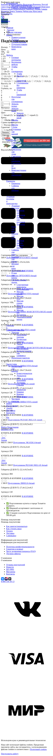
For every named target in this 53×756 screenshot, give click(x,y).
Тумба (19, 74)
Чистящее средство (15, 400)
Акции (9, 408)
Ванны (9, 35)
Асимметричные (18, 42)
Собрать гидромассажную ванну (25, 8)
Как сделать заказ (13, 529)
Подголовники (18, 271)
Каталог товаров (4, 25)
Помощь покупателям (10, 522)
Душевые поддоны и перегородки (11, 200)
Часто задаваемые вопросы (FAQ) (21, 551)
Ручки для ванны (14, 275)
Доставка (10, 533)
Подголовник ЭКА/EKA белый (27, 442)
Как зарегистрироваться (16, 526)
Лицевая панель (20, 242)
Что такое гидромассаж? (22, 5)
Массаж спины (20, 302)
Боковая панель (20, 246)
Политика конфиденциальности (20, 547)
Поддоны (21, 224)
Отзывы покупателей (15, 565)
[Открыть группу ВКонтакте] (3, 579)
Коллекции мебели (16, 63)
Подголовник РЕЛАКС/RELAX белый (30, 465)
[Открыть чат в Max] (2, 17)
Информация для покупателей (14, 542)
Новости (10, 567)
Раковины (15, 183)
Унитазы (15, 332)
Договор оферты (13, 554)
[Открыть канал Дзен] (9, 579)
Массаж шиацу (20, 306)
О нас (7, 416)
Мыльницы (22, 396)
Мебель (9, 55)
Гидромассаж (12, 3)
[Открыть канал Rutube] (6, 579)
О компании (6, 560)
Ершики (20, 392)
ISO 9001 (10, 569)
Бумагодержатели (24, 373)
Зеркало (20, 113)
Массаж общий (20, 293)
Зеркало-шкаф (20, 116)
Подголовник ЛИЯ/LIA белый (21, 483)
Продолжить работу (10, 754)
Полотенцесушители (20, 358)
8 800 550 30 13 (7, 581)
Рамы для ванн (13, 229)
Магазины (4, 21)
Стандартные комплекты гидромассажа (23, 287)
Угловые (15, 40)
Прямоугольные (18, 37)
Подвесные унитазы (21, 340)
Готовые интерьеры (16, 58)
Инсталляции (22, 349)
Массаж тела (20, 297)
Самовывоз (11, 536)
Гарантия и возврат (14, 549)
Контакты (10, 413)
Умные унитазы (20, 345)
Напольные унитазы (22, 336)
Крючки (20, 394)
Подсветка (21, 315)
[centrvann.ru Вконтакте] (26, 633)
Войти (9, 403)
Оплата (9, 531)
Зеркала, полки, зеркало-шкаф (15, 107)
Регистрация (11, 406)
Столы (14, 127)
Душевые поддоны (15, 207)
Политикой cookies (38, 749)
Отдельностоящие (19, 44)
